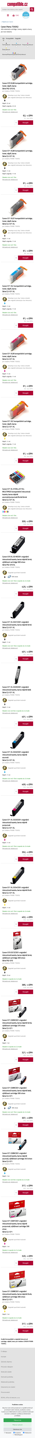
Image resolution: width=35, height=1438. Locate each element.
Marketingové (18, 1435)
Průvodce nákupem (7, 1367)
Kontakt (3, 1356)
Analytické (18, 1433)
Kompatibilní (10, 39)
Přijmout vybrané (17, 1425)
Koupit (25, 122)
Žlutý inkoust (6, 50)
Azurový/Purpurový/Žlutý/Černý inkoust (14, 54)
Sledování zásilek (6, 1372)
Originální (18, 39)
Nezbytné (8, 1433)
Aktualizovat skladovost (10, 112)
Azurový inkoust (16, 45)
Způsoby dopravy (6, 1362)
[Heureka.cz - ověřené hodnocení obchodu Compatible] (25, 18)
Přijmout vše (17, 1420)
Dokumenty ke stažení (8, 1387)
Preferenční (28, 1433)
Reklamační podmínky (7, 1382)
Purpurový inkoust (27, 45)
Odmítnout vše (17, 1429)
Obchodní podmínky (7, 1377)
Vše (3, 39)
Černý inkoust (6, 45)
